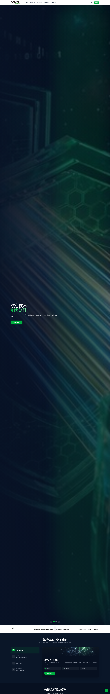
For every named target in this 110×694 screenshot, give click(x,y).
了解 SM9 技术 (49, 673)
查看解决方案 (16, 322)
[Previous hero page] (51, 622)
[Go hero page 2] (54, 621)
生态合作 (96, 2)
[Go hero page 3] (56, 621)
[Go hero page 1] (53, 621)
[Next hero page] (59, 622)
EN (92, 2)
